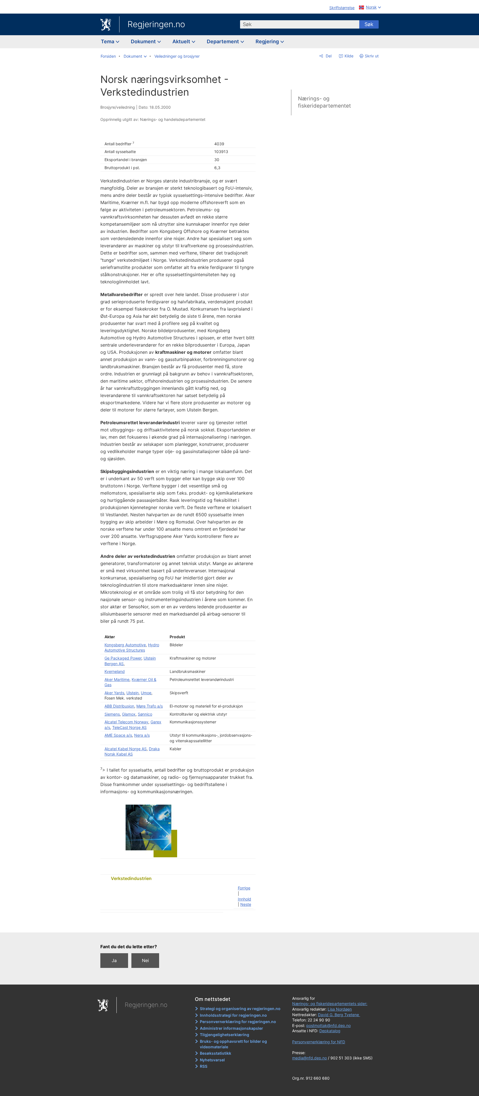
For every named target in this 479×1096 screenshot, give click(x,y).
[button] (135, 56)
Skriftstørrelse (342, 7)
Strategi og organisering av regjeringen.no (240, 1008)
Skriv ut (372, 56)
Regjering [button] (268, 41)
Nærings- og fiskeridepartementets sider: (329, 1003)
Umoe (146, 692)
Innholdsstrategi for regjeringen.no (233, 1015)
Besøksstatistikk (215, 1053)
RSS (203, 1066)
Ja (114, 960)
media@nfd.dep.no (309, 1058)
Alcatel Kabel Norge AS (126, 748)
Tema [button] (108, 41)
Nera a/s (142, 735)
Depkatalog (329, 1030)
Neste (245, 904)
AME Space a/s (118, 735)
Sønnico (145, 714)
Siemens (112, 714)
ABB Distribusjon (119, 706)
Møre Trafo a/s (149, 706)
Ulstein (132, 692)
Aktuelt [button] (181, 41)
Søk (369, 24)
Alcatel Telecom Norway (126, 721)
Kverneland (115, 671)
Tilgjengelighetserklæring (224, 1034)
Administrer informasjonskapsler (231, 1028)
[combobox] (299, 24)
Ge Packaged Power (123, 658)
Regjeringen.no (156, 24)
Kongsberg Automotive (125, 644)
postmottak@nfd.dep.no (328, 1025)
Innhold (244, 899)
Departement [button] (223, 41)
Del (328, 56)
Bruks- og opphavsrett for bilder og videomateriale (233, 1044)
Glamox (129, 714)
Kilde (348, 56)
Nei (145, 960)
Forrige (244, 888)
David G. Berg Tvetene (339, 1014)
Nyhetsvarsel (212, 1059)
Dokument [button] (144, 41)
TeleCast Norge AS (129, 727)
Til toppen (180, 924)
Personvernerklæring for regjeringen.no (238, 1021)
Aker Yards (114, 692)
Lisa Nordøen (340, 1009)
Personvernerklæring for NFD (318, 1041)
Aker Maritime (117, 679)
